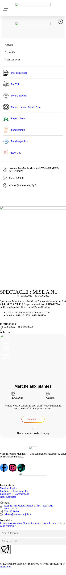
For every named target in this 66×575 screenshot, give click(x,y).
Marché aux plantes (33, 386)
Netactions (5, 566)
